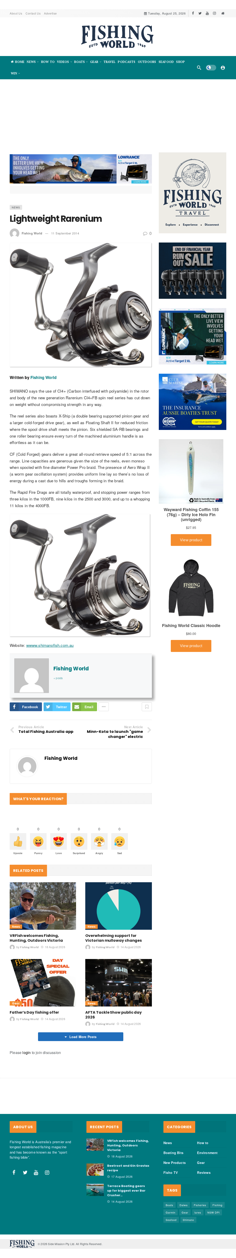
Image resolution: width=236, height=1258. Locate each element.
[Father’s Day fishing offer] (43, 982)
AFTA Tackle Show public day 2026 (113, 1015)
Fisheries (200, 1205)
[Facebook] (193, 13)
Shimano (188, 1220)
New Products (174, 1162)
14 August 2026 (131, 947)
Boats (169, 1205)
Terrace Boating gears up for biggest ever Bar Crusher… (126, 1190)
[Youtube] (207, 13)
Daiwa (184, 1205)
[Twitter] (200, 13)
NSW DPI (213, 1212)
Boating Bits (173, 1152)
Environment (207, 1152)
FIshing (217, 1205)
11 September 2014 (65, 233)
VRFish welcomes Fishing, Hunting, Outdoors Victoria (36, 938)
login (26, 1052)
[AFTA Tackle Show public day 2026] (118, 982)
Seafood (171, 1220)
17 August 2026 (122, 1176)
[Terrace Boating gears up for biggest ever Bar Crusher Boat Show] (95, 1190)
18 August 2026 (55, 947)
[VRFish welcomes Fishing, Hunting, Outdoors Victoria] (43, 906)
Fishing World (32, 233)
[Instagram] (214, 13)
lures (198, 1212)
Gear (16, 1003)
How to (202, 1142)
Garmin (170, 1212)
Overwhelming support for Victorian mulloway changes (113, 938)
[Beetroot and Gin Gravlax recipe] (95, 1169)
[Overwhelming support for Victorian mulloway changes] (118, 906)
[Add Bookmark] (147, 706)
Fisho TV (170, 1172)
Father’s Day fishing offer (34, 1012)
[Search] (199, 67)
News (16, 207)
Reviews (203, 1172)
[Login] (222, 67)
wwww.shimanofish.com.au (50, 645)
